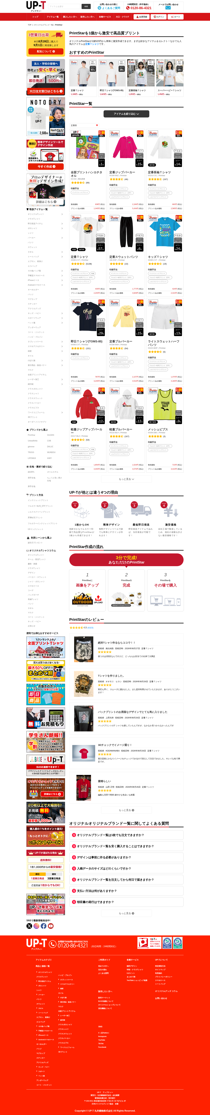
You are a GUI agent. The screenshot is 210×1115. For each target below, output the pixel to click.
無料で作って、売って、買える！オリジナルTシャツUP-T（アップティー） (36, 6)
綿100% (31, 472)
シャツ (30, 233)
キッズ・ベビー (34, 313)
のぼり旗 (31, 360)
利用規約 (158, 973)
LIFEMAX (32, 458)
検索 (86, 6)
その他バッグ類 (34, 271)
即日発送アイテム (35, 223)
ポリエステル (52, 472)
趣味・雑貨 (32, 564)
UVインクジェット (35, 529)
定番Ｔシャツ (92, 44)
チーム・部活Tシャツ (37, 559)
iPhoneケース (33, 280)
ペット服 (31, 323)
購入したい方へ (70, 17)
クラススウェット (35, 398)
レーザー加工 (33, 379)
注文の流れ (102, 970)
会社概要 (116, 1095)
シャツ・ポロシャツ (36, 581)
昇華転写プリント (35, 518)
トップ (35, 17)
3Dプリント (33, 417)
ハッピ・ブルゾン (35, 337)
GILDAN (50, 435)
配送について (44, 51)
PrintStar (31, 435)
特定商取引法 (160, 966)
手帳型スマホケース (36, 275)
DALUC (50, 447)
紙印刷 (30, 384)
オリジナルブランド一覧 (43, 25)
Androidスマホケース (36, 285)
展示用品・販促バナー (37, 365)
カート (177, 17)
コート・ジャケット (36, 332)
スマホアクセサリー (36, 346)
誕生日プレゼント (35, 543)
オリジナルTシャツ (36, 214)
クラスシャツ (33, 393)
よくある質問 (103, 973)
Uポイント (131, 973)
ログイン (160, 17)
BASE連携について (105, 1001)
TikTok (101, 1044)
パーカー (31, 238)
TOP (29, 25)
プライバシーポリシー (163, 977)
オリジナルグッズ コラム (166, 991)
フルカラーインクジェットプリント (43, 523)
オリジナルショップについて (109, 1005)
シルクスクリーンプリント (39, 512)
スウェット (32, 247)
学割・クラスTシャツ (135, 970)
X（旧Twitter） (104, 1033)
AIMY (49, 458)
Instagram (102, 1036)
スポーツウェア (34, 318)
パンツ (30, 242)
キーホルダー (33, 290)
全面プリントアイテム (37, 375)
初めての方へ (103, 966)
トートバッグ (33, 257)
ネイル (30, 356)
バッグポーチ (33, 595)
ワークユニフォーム (36, 412)
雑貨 (30, 351)
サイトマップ (160, 970)
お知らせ (31, 626)
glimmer (31, 447)
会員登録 (143, 17)
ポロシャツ (32, 228)
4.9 (88, 627)
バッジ (30, 294)
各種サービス (105, 17)
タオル (30, 252)
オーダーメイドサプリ (37, 422)
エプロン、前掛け (35, 261)
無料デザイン (132, 966)
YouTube (101, 1040)
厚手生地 (31, 486)
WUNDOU (51, 452)
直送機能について (105, 1008)
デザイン (31, 573)
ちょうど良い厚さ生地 (54, 479)
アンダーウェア (34, 327)
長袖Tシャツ (33, 599)
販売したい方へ (88, 17)
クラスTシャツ (34, 219)
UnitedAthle (32, 441)
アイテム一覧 (53, 17)
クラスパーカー (34, 403)
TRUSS (31, 452)
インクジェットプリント (38, 500)
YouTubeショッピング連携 (137, 980)
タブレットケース (35, 342)
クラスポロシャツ (35, 389)
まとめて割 (131, 977)
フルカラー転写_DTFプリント (40, 506)
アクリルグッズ (34, 308)
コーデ (30, 590)
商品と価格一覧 (43, 966)
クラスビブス (33, 408)
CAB (49, 441)
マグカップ (32, 299)
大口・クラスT (122, 17)
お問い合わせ (161, 998)
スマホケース (33, 586)
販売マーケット (104, 998)
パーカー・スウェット (37, 577)
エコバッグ (32, 266)
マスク (30, 370)
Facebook (102, 1047)
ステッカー (32, 304)
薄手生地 (31, 478)
